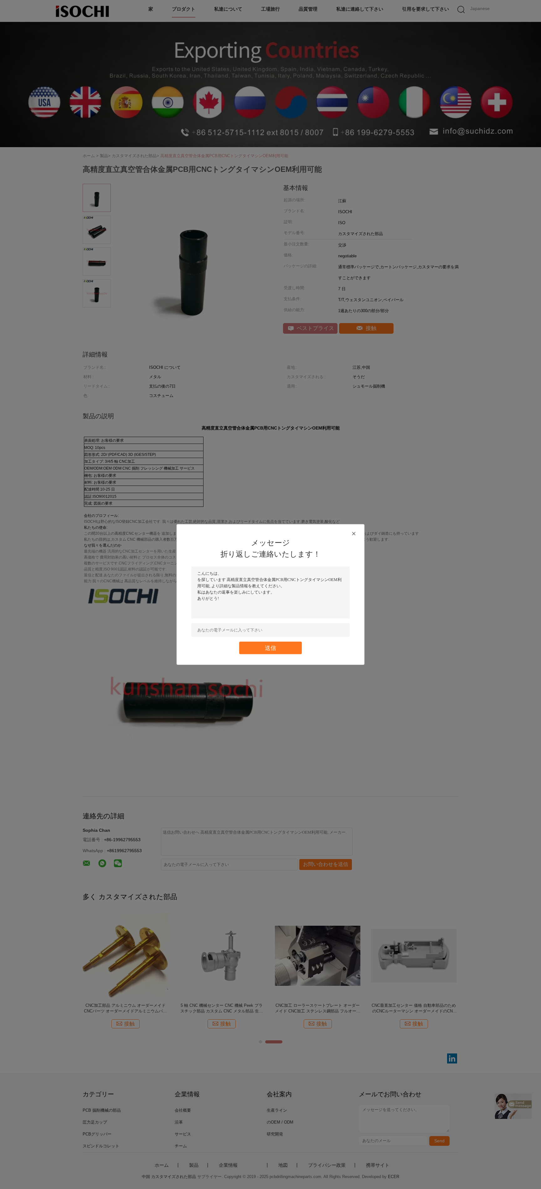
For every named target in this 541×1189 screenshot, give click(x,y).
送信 (270, 648)
